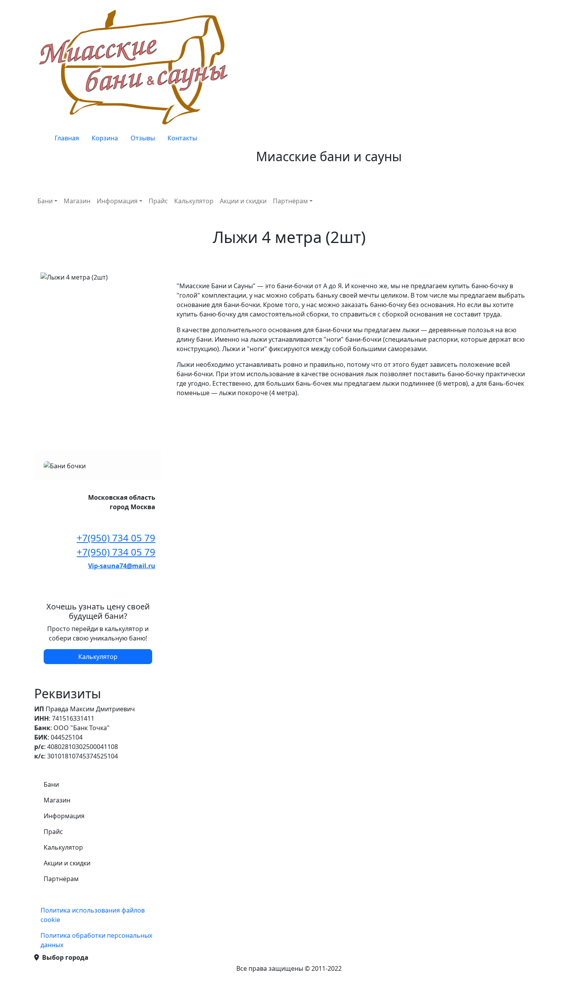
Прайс (158, 201)
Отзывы (143, 138)
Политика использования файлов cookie (92, 915)
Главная (67, 138)
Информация (117, 201)
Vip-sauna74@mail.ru (121, 565)
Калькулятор (194, 201)
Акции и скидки (243, 201)
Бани (45, 201)
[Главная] (135, 66)
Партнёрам (290, 201)
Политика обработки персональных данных (96, 940)
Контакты (182, 138)
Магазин (77, 201)
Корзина (105, 138)
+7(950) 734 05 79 (116, 537)
